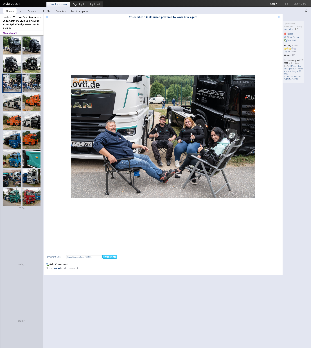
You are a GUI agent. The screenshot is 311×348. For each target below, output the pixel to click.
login (56, 268)
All (20, 11)
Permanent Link (53, 256)
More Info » (296, 66)
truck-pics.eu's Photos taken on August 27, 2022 (293, 71)
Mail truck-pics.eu (80, 11)
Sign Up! (78, 4)
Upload (95, 4)
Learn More (300, 3)
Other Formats (293, 37)
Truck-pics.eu (58, 4)
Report (290, 33)
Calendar (32, 11)
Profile (46, 11)
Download (291, 40)
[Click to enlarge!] (163, 136)
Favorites (61, 11)
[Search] (306, 11)
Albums (10, 11)
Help (285, 3)
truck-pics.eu (289, 29)
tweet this (109, 256)
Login (273, 3)
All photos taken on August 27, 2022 (292, 77)
